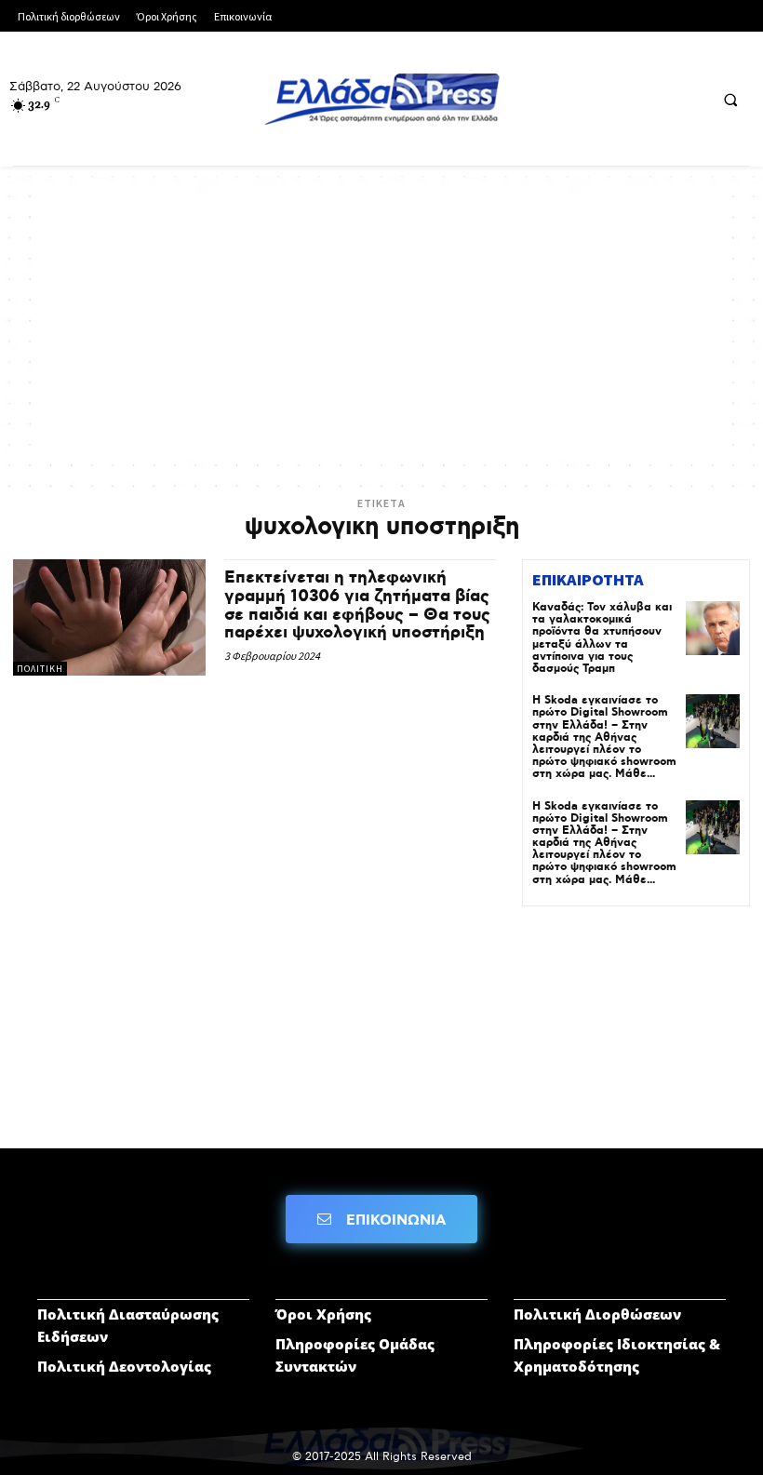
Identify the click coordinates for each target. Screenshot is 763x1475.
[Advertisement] (381, 324)
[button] (730, 99)
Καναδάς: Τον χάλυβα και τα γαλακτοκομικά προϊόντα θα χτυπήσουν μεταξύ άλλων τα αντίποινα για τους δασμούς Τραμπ (602, 638)
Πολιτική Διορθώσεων (597, 1314)
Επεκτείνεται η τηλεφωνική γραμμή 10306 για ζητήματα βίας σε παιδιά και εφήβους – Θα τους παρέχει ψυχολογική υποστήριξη (357, 605)
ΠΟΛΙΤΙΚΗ (40, 669)
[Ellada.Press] (381, 99)
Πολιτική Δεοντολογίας (124, 1366)
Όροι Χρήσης (323, 1314)
